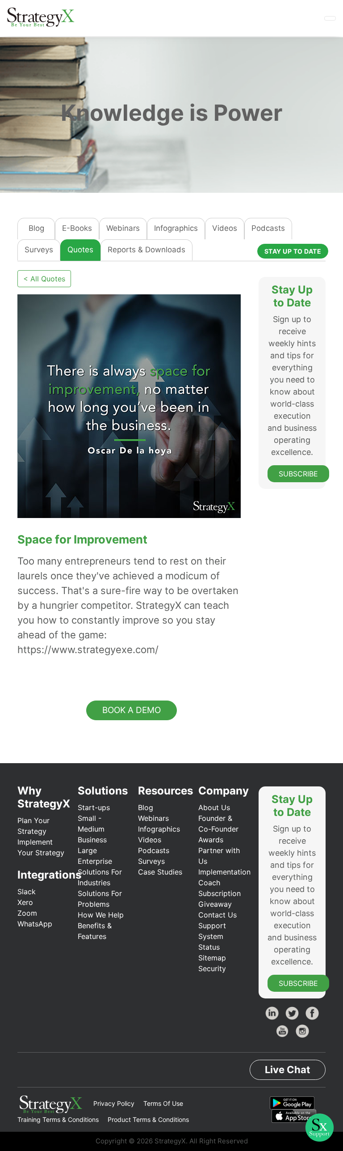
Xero (25, 902)
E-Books (77, 228)
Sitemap (212, 957)
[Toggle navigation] (330, 18)
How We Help (101, 914)
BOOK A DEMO (131, 710)
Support (212, 925)
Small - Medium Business (92, 829)
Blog (36, 228)
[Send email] (57, 671)
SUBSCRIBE (298, 473)
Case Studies (160, 871)
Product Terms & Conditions (148, 1119)
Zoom (27, 913)
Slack (26, 891)
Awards (210, 839)
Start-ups (94, 807)
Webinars (123, 228)
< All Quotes (44, 278)
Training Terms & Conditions (58, 1119)
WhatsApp (34, 923)
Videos (224, 228)
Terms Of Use (163, 1103)
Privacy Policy (113, 1103)
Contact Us (217, 914)
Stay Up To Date (293, 251)
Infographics (176, 228)
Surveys (39, 249)
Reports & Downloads (146, 249)
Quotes (80, 249)
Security (212, 968)
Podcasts (268, 228)
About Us (214, 807)
